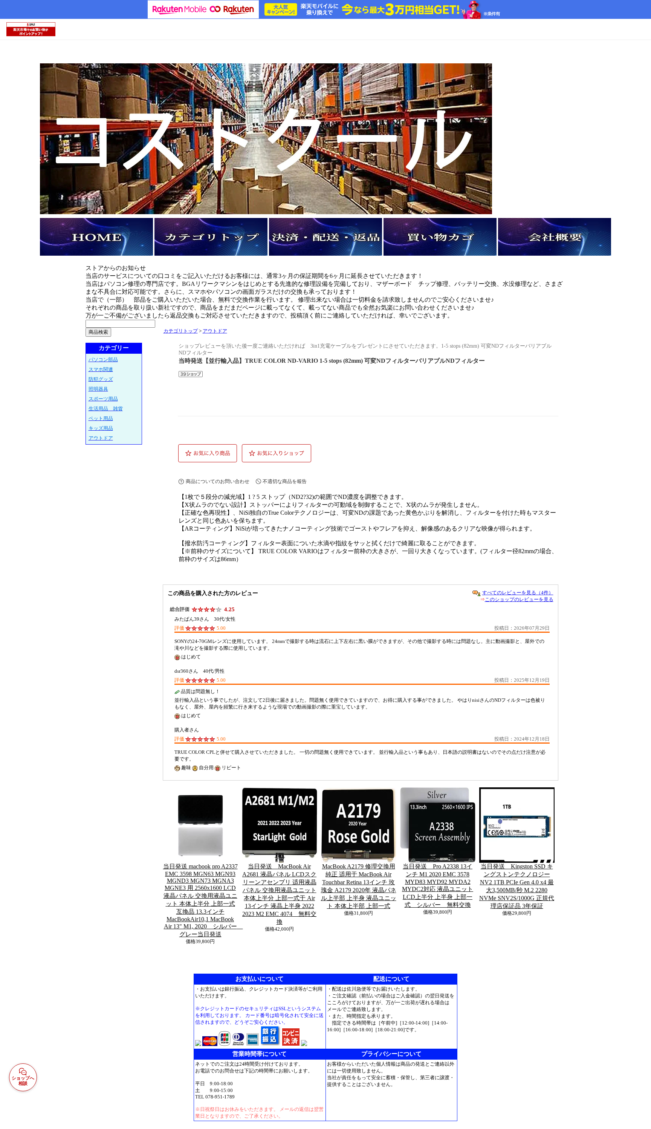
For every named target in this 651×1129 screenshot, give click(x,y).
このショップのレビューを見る (519, 599)
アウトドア (215, 331)
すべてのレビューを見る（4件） (517, 592)
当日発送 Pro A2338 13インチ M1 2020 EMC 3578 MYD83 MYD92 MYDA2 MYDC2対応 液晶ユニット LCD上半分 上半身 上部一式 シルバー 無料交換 (437, 885)
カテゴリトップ (181, 331)
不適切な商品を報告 (285, 481)
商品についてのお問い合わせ (217, 481)
